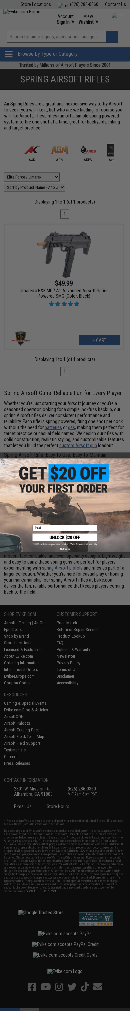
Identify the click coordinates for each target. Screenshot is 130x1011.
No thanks (65, 549)
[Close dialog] (4, 462)
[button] (65, 540)
